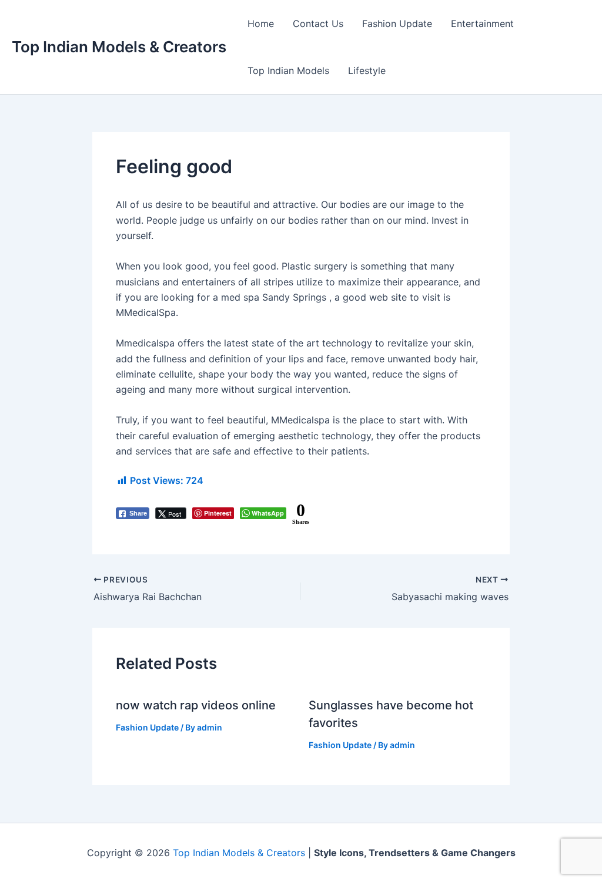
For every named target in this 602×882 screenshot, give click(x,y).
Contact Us (318, 23)
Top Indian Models (288, 70)
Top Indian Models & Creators (119, 47)
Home (261, 23)
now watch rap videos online (196, 705)
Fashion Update (397, 23)
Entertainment (482, 23)
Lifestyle (367, 70)
